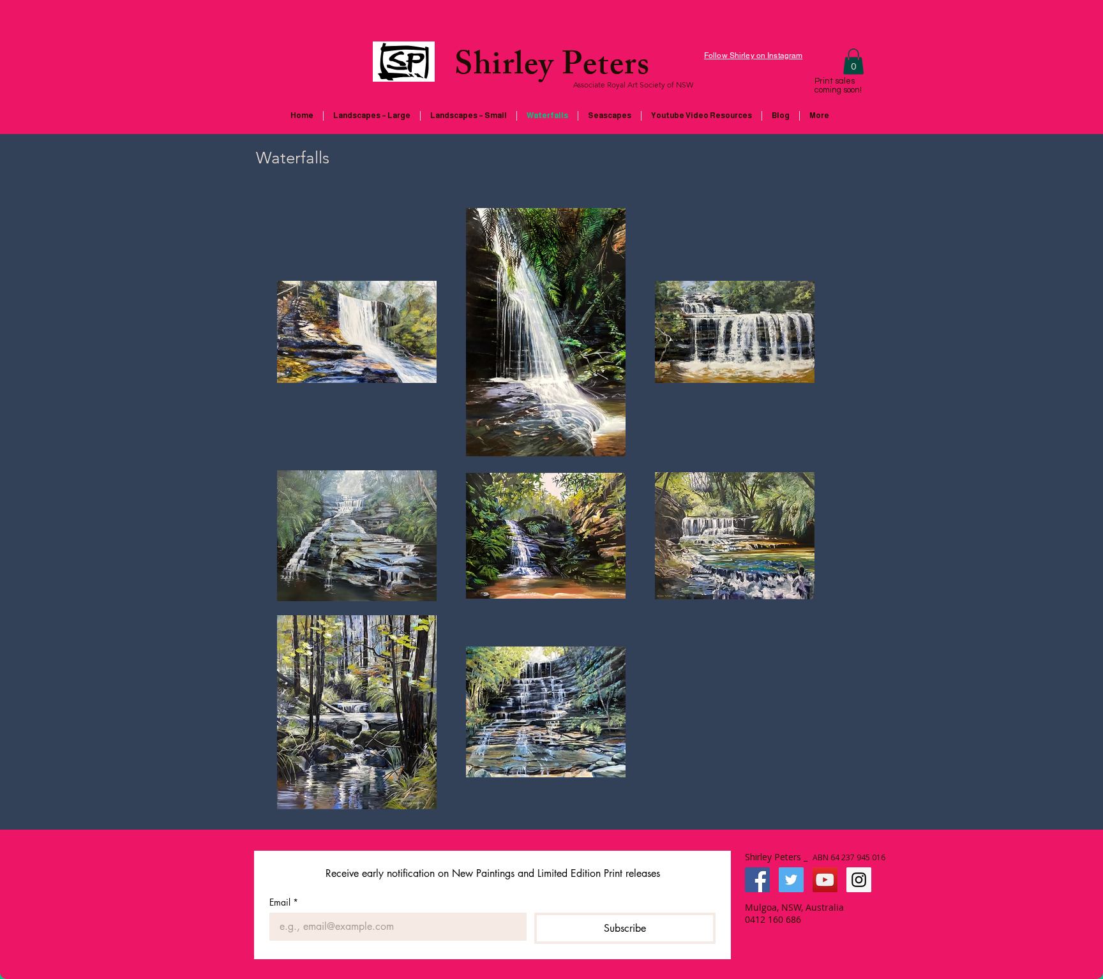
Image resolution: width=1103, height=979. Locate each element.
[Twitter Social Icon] (791, 879)
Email (283, 902)
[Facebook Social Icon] (757, 879)
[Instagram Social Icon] (858, 879)
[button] (853, 62)
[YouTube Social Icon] (825, 879)
